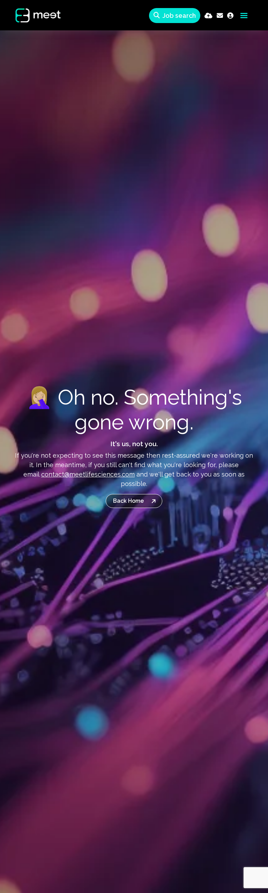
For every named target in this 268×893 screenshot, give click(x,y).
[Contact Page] (220, 15)
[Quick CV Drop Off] (208, 15)
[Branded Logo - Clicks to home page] (32, 15)
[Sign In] (230, 15)
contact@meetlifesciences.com (88, 474)
